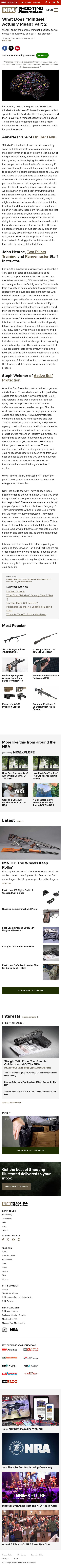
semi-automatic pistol (41, 1068)
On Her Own (44, 137)
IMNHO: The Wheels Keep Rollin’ (25, 865)
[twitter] (11, 47)
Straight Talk (10, 1068)
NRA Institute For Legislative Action (17, 1297)
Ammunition (7, 1259)
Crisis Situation (29, 579)
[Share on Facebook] (4, 47)
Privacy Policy (7, 1555)
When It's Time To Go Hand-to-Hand (26, 614)
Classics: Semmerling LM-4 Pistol (19, 909)
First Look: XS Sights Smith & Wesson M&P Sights (17, 892)
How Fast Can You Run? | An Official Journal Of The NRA (15, 776)
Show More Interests (38, 1150)
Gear (4, 1263)
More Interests (29, 1017)
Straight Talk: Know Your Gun (18, 946)
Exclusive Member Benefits (14, 1315)
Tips (9, 41)
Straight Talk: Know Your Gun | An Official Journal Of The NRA (26, 1062)
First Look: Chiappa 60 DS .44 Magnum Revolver (18, 929)
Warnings (5, 1558)
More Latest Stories (38, 990)
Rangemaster (37, 256)
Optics (5, 1271)
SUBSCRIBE (16, 1186)
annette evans (25, 582)
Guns (4, 1267)
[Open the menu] (56, 10)
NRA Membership (10, 1311)
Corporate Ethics (37, 1555)
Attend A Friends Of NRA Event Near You (26, 1544)
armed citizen (24, 1068)
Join (22, 2)
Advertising (7, 1214)
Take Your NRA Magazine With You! (22, 1429)
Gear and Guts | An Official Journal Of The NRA (14, 802)
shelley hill (11, 582)
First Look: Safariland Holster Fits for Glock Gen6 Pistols (20, 967)
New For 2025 (8, 1255)
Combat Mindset (13, 579)
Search (5, 1230)
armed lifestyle (44, 579)
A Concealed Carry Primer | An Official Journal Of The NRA (43, 802)
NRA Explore (7, 1301)
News (4, 41)
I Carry (6, 1112)
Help (4, 1226)
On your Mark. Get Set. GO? (22, 603)
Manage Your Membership (13, 1323)
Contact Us (7, 1218)
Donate (36, 2)
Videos (5, 1279)
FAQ (4, 1222)
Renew (28, 2)
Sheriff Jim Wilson (13, 1023)
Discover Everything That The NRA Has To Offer (29, 1506)
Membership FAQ (9, 1319)
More (19, 821)
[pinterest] (17, 47)
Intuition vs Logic (15, 591)
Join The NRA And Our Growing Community (27, 1467)
